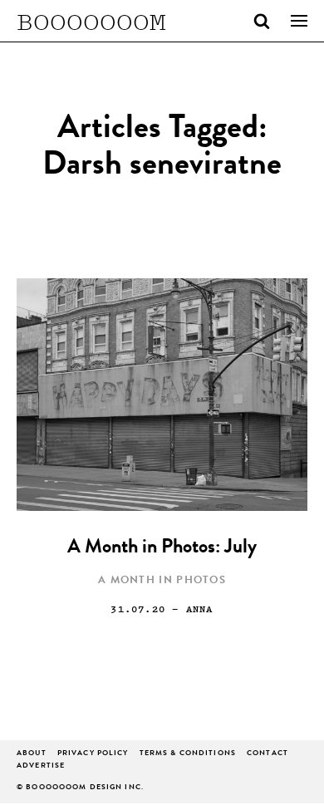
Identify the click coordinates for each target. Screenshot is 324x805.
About (32, 754)
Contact (267, 754)
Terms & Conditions (188, 754)
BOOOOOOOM (91, 21)
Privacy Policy (93, 754)
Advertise (41, 766)
